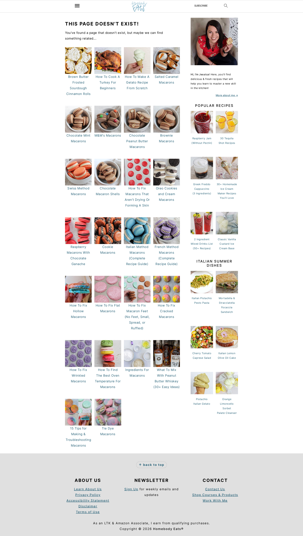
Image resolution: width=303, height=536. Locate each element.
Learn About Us (88, 489)
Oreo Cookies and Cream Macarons (166, 194)
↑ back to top (151, 465)
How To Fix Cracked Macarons (166, 311)
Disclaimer (87, 506)
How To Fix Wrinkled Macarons (78, 375)
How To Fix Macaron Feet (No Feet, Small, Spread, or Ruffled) (137, 317)
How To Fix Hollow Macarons (78, 311)
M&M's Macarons (108, 135)
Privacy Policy (88, 495)
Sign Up (131, 489)
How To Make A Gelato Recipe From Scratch (137, 82)
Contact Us (215, 489)
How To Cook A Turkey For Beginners (108, 82)
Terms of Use (88, 512)
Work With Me (215, 500)
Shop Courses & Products (215, 495)
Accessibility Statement (87, 500)
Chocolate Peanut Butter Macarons (137, 141)
